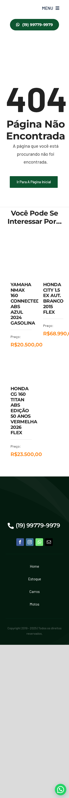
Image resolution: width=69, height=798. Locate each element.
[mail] (49, 542)
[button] (60, 789)
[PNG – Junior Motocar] (17, 4)
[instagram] (30, 542)
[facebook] (20, 542)
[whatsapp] (39, 542)
